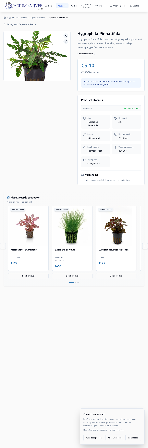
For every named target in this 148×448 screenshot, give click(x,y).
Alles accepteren (94, 437)
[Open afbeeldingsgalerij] (65, 41)
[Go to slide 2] (75, 282)
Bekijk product (28, 275)
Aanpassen (133, 437)
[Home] (4, 17)
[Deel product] (65, 35)
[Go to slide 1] (71, 282)
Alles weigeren (115, 437)
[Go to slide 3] (78, 282)
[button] (37, 56)
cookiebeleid (102, 430)
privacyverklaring (117, 430)
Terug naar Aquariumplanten (22, 24)
